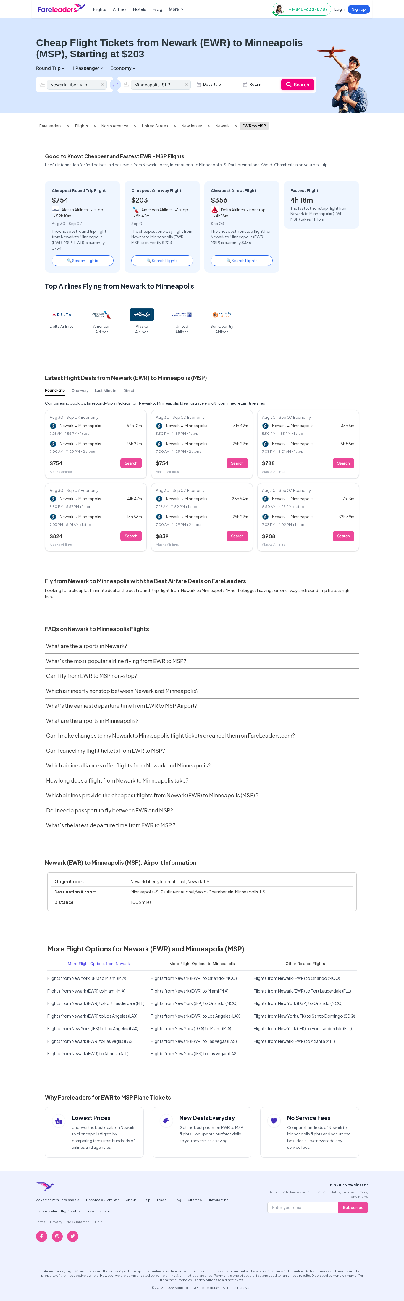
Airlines (120, 9)
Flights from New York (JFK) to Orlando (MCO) (194, 1003)
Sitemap (195, 1199)
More (174, 9)
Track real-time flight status (58, 1211)
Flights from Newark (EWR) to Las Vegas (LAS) (90, 1041)
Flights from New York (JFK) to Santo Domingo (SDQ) (304, 1016)
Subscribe (353, 1207)
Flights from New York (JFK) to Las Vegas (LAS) (194, 1053)
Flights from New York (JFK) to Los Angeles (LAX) (92, 1028)
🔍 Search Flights (82, 260)
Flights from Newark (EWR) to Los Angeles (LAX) (92, 1016)
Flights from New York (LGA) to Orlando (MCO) (298, 1003)
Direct (128, 390)
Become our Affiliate (102, 1199)
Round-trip (55, 390)
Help (147, 1199)
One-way (80, 390)
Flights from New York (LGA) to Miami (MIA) (191, 1028)
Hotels (139, 9)
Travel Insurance (100, 1211)
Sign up (359, 9)
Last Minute (106, 390)
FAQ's (162, 1199)
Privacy (56, 1222)
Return (255, 85)
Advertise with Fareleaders (57, 1199)
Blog (157, 9)
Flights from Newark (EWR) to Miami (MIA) (86, 990)
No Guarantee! (79, 1222)
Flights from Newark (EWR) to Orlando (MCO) (194, 978)
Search (301, 85)
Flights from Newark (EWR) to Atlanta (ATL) (294, 1041)
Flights (99, 9)
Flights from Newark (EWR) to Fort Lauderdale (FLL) (302, 990)
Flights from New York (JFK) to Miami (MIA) (86, 978)
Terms (41, 1222)
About (131, 1199)
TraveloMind (219, 1199)
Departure (212, 85)
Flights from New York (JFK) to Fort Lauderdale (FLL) (303, 1028)
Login (339, 9)
